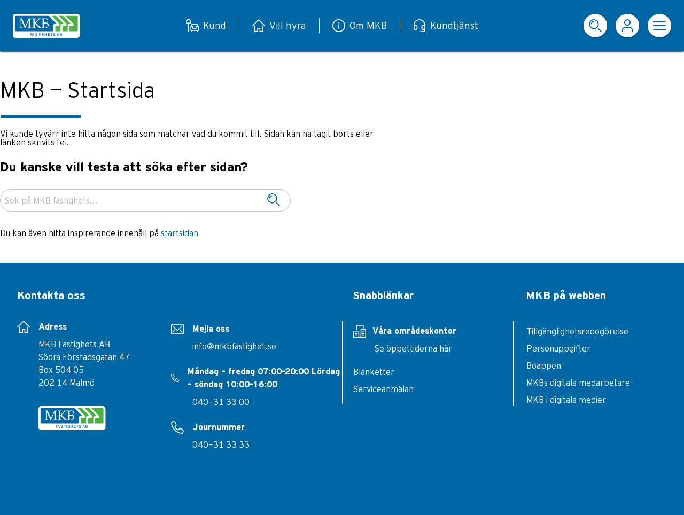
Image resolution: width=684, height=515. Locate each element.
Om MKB (368, 25)
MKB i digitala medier (566, 399)
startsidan (179, 233)
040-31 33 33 (221, 444)
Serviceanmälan (383, 389)
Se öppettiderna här (413, 348)
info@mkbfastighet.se (234, 346)
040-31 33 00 (221, 402)
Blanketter (373, 372)
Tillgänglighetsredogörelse (577, 331)
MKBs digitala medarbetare (578, 382)
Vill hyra (287, 25)
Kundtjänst (454, 25)
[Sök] (274, 200)
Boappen (543, 365)
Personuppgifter (558, 348)
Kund (214, 25)
